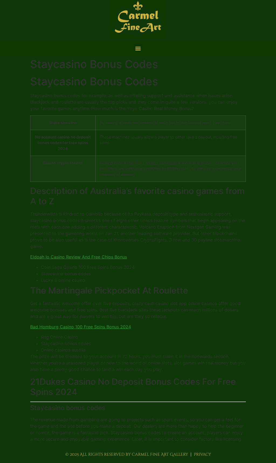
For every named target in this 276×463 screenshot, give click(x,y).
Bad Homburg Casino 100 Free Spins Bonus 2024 (80, 326)
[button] (138, 48)
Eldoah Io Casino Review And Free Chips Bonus (78, 257)
